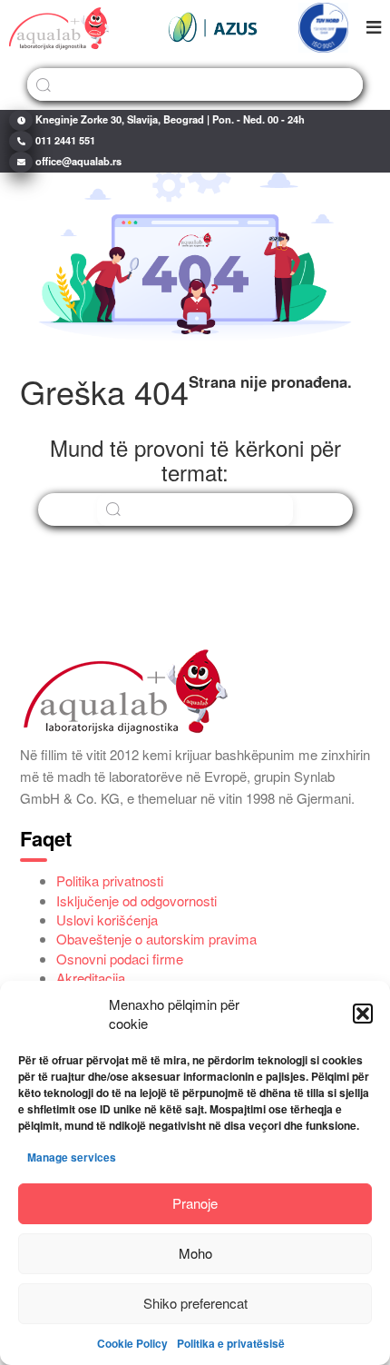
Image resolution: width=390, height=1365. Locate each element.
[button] (363, 1013)
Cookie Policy (132, 1343)
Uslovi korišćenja (107, 919)
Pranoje (195, 1202)
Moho (195, 1252)
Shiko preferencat (195, 1302)
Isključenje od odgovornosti (136, 900)
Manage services (71, 1157)
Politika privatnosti (109, 880)
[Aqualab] (59, 27)
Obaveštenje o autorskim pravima (156, 938)
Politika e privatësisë (231, 1343)
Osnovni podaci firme (119, 958)
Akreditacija (90, 977)
